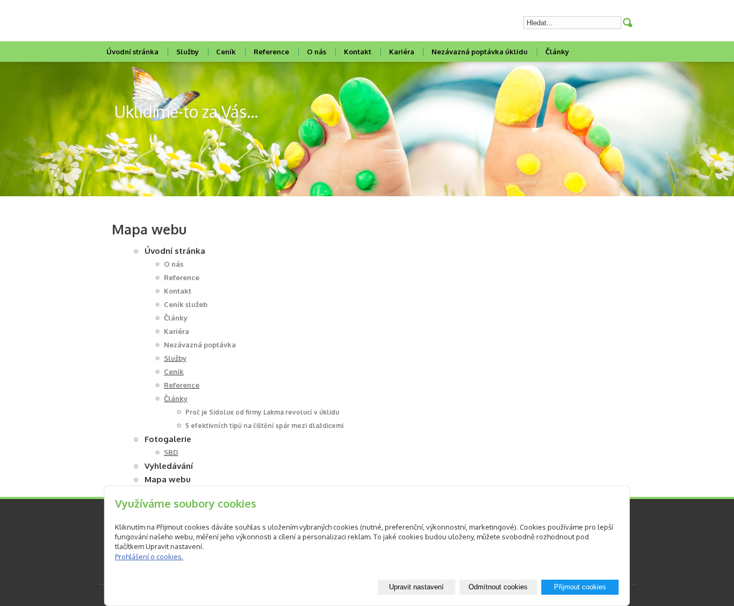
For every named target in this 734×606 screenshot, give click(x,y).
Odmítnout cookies (498, 587)
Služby (187, 51)
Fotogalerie (168, 439)
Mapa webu (168, 479)
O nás (316, 51)
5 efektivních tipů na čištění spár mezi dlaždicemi (264, 426)
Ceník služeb (185, 304)
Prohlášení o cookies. (149, 556)
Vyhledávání (169, 466)
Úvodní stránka (132, 51)
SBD (171, 452)
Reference (271, 51)
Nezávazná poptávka (200, 344)
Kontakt (357, 51)
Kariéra (401, 51)
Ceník (226, 51)
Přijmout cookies (580, 587)
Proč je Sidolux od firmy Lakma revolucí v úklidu (262, 412)
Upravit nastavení (416, 587)
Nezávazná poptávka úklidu (479, 51)
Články (557, 51)
